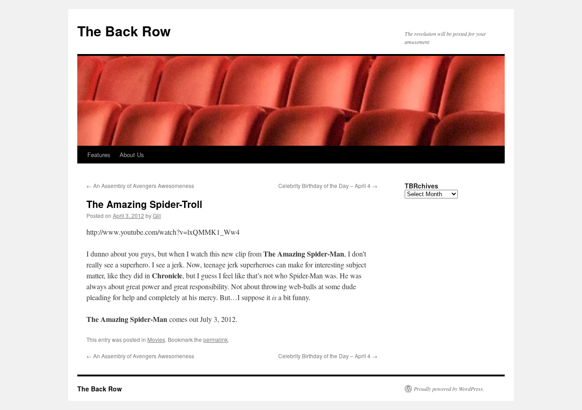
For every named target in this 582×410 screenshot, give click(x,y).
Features (98, 154)
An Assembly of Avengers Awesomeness (140, 185)
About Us (132, 154)
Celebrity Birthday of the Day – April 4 (327, 185)
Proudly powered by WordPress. (449, 388)
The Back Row (124, 30)
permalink (215, 339)
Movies (156, 339)
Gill (157, 215)
